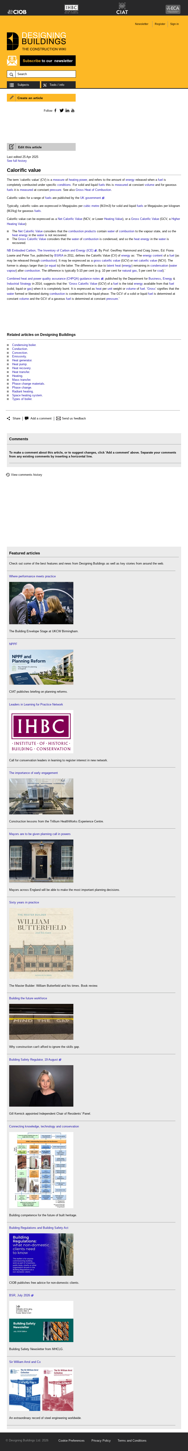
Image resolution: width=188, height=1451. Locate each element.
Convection (19, 352)
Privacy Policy (101, 1440)
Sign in (174, 24)
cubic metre (91, 206)
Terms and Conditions (132, 1440)
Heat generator (21, 360)
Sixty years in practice (24, 902)
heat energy (20, 235)
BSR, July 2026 (19, 1295)
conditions (64, 184)
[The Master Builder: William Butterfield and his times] (41, 977)
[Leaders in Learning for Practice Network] (41, 752)
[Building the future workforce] (41, 1038)
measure (58, 179)
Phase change (21, 387)
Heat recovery (21, 368)
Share (16, 418)
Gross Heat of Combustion (93, 190)
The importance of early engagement (33, 773)
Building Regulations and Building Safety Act (38, 1227)
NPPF (13, 644)
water (111, 231)
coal (160, 270)
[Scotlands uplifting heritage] (41, 1410)
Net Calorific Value (70, 219)
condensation (159, 265)
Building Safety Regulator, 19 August (33, 1059)
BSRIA (58, 255)
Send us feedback (74, 418)
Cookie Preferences (71, 1440)
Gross (151, 288)
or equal (50, 265)
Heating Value (113, 219)
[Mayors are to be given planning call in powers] (41, 882)
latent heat (114, 265)
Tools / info (57, 84)
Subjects (23, 84)
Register (160, 24)
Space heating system (27, 395)
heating (73, 179)
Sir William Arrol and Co (25, 1362)
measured (121, 184)
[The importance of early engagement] (41, 813)
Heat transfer (20, 372)
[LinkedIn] (66, 110)
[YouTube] (72, 110)
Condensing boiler (24, 345)
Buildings (67, 335)
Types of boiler (21, 399)
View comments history (26, 474)
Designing (49, 335)
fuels (102, 184)
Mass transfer (21, 379)
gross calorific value (107, 260)
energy (130, 179)
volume (149, 184)
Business (155, 278)
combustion (76, 231)
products (90, 231)
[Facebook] (55, 110)
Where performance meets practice (32, 576)
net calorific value (145, 260)
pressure (55, 190)
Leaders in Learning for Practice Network (36, 704)
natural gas (129, 270)
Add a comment (41, 418)
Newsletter (141, 24)
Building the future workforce (28, 998)
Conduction (19, 349)
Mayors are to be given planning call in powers (40, 834)
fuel (160, 179)
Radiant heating (22, 391)
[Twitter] (61, 110)
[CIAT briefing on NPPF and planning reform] (41, 683)
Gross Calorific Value (145, 219)
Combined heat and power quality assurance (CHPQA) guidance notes (53, 278)
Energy (167, 278)
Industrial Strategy (19, 283)
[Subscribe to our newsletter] (41, 65)
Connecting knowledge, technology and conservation (44, 1126)
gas (29, 288)
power (83, 179)
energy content (153, 255)
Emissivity (19, 356)
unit (110, 288)
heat (99, 288)
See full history (17, 160)
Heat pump (19, 364)
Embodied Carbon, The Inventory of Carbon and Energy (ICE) (52, 250)
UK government (90, 198)
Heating (17, 376)
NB (9, 250)
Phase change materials (28, 383)
